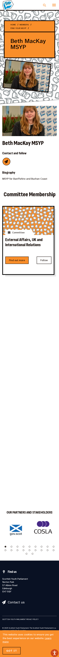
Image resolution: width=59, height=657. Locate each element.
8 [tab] (47, 546)
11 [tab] (11, 550)
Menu (54, 5)
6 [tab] (35, 546)
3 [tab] (17, 546)
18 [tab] (53, 550)
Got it (11, 650)
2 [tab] (11, 546)
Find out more (17, 260)
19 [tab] (26, 553)
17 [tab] (47, 550)
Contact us (16, 602)
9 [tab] (53, 546)
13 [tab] (23, 550)
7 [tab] (41, 546)
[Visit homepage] (8, 6)
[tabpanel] (16, 529)
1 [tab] (5, 546)
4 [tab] (23, 546)
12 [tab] (17, 550)
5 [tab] (29, 546)
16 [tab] (41, 550)
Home (13, 24)
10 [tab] (5, 550)
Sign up (21, 357)
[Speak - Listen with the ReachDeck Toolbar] (54, 653)
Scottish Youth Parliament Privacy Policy (20, 619)
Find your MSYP (18, 28)
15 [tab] (35, 550)
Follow (44, 260)
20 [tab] (32, 553)
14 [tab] (29, 550)
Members (24, 24)
